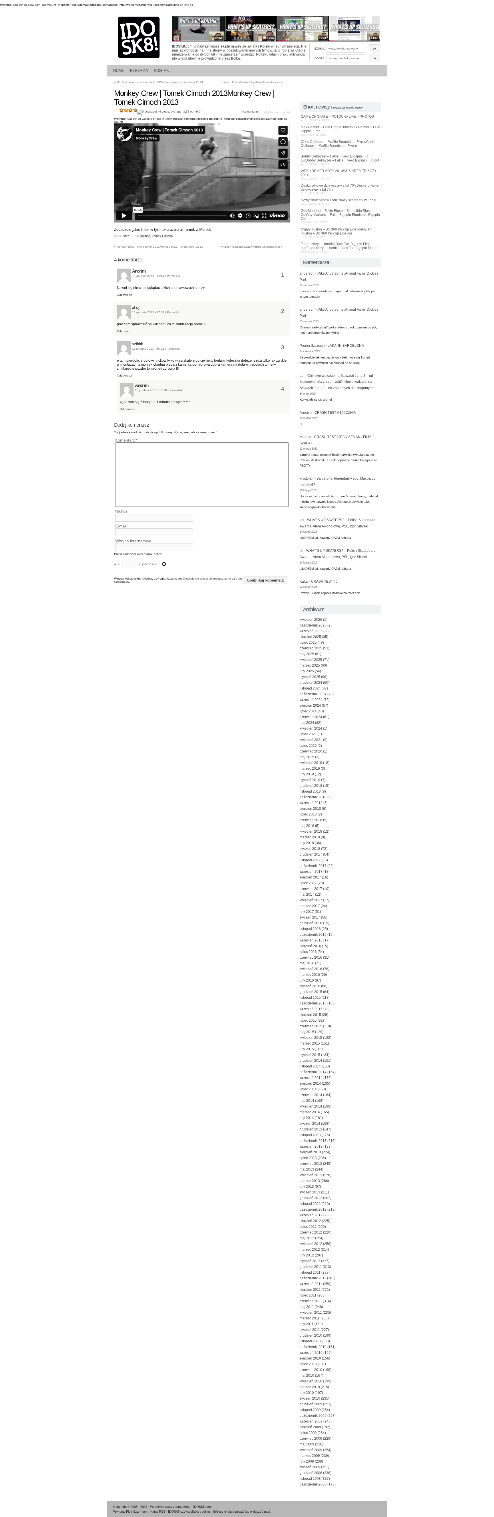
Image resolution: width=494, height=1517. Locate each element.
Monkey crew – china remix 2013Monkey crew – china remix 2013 (158, 82)
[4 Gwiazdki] (135, 110)
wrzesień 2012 (311, 1215)
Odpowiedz (124, 294)
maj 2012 (307, 1238)
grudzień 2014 (311, 1061)
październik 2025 (313, 625)
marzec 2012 (310, 1250)
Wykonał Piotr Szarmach (130, 1511)
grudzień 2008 (311, 1473)
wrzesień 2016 (311, 940)
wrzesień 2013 (311, 1146)
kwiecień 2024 (311, 728)
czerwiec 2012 (311, 1232)
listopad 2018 (310, 791)
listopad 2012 (310, 1204)
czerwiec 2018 (311, 820)
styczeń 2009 (310, 1467)
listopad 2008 (310, 1479)
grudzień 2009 (311, 1404)
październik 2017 (313, 866)
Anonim (138, 271)
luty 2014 (307, 1118)
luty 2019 (307, 774)
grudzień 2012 (311, 1198)
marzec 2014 (310, 1112)
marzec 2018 (310, 837)
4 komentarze (250, 111)
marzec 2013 (310, 1181)
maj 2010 (307, 1376)
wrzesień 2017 (311, 872)
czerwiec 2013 (311, 1164)
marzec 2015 (310, 1043)
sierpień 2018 (310, 809)
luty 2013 (307, 1187)
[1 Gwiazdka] (121, 110)
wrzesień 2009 (311, 1421)
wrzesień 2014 (311, 1078)
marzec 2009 (310, 1456)
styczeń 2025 (310, 677)
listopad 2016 (310, 929)
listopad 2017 (310, 860)
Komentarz (126, 440)
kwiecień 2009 (311, 1450)
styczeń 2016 (310, 986)
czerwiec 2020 (311, 751)
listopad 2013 (310, 1135)
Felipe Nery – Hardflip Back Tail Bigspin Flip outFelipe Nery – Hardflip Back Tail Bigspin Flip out (340, 247)
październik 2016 (313, 935)
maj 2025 (307, 654)
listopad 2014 (310, 1066)
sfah (126, 236)
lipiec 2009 (308, 1433)
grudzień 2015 (311, 992)
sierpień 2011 (310, 1290)
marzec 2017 (310, 906)
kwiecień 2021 (311, 740)
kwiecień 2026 (311, 620)
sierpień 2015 (310, 1015)
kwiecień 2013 (311, 1175)
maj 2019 (307, 757)
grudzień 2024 (311, 683)
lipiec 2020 (308, 746)
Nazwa (121, 511)
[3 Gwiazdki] (130, 110)
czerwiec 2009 (311, 1439)
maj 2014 (307, 1101)
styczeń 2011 (310, 1330)
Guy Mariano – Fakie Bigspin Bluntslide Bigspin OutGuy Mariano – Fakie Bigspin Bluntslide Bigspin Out (340, 216)
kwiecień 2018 (311, 832)
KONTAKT (162, 70)
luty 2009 (307, 1461)
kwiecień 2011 (311, 1313)
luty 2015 (307, 1049)
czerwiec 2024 (311, 717)
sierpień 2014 (310, 1083)
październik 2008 (313, 1484)
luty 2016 (307, 980)
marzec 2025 (310, 665)
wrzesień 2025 (311, 631)
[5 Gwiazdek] (148, 112)
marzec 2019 (310, 769)
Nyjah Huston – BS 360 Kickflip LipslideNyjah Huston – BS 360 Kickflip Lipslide (336, 233)
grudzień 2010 (311, 1335)
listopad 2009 (310, 1410)
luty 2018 (307, 843)
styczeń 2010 (310, 1398)
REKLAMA (139, 70)
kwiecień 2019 (311, 763)
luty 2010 (307, 1393)
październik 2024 (313, 694)
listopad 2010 (310, 1341)
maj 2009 (307, 1444)
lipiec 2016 (308, 952)
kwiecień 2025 (311, 660)
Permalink (173, 275)
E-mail (121, 526)
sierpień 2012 (310, 1221)
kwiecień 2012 (311, 1244)
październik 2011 (313, 1278)
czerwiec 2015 (311, 1026)
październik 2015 (313, 1003)
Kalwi (304, 582)
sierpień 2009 (310, 1427)
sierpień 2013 (310, 1152)
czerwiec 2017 (311, 889)
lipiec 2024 (308, 711)
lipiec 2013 (308, 1158)
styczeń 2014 (310, 1124)
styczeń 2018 (310, 849)
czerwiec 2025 (311, 648)
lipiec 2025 (308, 643)
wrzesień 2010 (311, 1353)
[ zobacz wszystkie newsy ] (347, 107)
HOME (118, 70)
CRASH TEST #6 (324, 582)
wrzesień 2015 (311, 1009)
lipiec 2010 (308, 1364)
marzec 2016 (310, 975)
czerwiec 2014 (311, 1095)
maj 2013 (307, 1169)
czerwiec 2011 (311, 1301)
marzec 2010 (310, 1387)
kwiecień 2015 (311, 1038)
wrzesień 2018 (311, 803)
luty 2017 (307, 912)
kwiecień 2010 (311, 1381)
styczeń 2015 (310, 1055)
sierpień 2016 (310, 946)
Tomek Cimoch (162, 236)
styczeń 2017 (310, 917)
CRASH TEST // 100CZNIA (335, 413)
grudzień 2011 (311, 1267)
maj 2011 (307, 1307)
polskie (145, 236)
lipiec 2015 (308, 1020)
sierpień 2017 (310, 877)
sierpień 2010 (310, 1358)
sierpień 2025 (310, 637)
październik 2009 (313, 1416)
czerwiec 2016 (311, 957)
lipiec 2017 (308, 883)
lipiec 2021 (308, 734)
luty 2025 (307, 671)
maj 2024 (307, 723)
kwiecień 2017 (311, 900)
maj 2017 (307, 895)
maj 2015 (307, 1032)
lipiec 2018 (308, 814)
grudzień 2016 (311, 923)
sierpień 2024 (310, 706)
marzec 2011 (310, 1318)
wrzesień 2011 (311, 1284)
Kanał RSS (157, 1511)
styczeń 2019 (310, 780)
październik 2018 (313, 797)
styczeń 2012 (310, 1261)
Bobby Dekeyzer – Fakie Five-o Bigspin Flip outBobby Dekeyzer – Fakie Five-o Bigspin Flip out (340, 160)
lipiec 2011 (308, 1295)
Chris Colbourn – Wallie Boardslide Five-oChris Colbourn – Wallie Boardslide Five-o (338, 145)
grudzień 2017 (311, 854)
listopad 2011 (310, 1272)
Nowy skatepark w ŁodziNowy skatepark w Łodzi (338, 201)
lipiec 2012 (308, 1227)
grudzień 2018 (311, 786)
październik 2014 (313, 1072)
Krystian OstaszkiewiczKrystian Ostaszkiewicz (252, 82)
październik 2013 (313, 1141)
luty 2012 (307, 1255)
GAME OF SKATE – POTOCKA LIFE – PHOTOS (337, 118)
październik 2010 (313, 1347)
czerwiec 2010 (311, 1370)
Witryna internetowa (133, 541)
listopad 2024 (310, 688)
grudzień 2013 (311, 1129)
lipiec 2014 (308, 1089)
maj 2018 (307, 826)
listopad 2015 (310, 998)
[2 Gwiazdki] (126, 110)
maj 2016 (307, 963)
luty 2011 (307, 1324)
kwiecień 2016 (311, 969)
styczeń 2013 (310, 1192)
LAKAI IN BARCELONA (346, 346)
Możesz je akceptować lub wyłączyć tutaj (241, 1511)
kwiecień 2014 (311, 1106)
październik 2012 (313, 1209)
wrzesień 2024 (311, 700)
